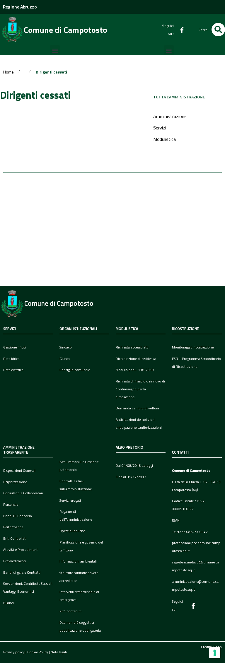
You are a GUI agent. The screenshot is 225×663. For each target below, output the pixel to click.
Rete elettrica (13, 369)
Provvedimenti (14, 561)
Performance (13, 527)
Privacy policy (14, 652)
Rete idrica (11, 358)
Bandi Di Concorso (17, 516)
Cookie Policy (37, 652)
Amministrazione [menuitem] (170, 116)
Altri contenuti (70, 611)
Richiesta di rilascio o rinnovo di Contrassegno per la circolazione (140, 389)
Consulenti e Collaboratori (23, 493)
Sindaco (65, 347)
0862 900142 (197, 531)
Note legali (59, 652)
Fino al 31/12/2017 (131, 477)
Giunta (64, 358)
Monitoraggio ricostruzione (193, 347)
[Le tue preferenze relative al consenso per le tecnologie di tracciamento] (214, 652)
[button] (218, 29)
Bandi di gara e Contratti (21, 572)
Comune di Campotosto (65, 29)
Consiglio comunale (74, 369)
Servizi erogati (70, 500)
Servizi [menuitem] (159, 127)
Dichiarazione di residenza (136, 358)
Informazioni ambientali (78, 561)
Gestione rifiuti (14, 347)
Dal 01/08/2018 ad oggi (134, 465)
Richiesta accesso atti (132, 347)
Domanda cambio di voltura (137, 408)
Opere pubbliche (72, 531)
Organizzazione (15, 482)
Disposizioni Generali (19, 470)
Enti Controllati (14, 538)
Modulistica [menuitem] (164, 139)
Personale (10, 504)
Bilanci (8, 603)
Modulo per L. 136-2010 (135, 369)
